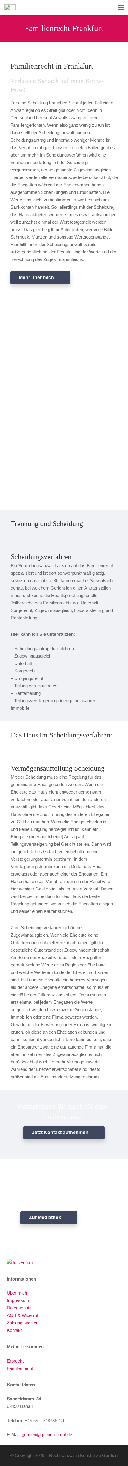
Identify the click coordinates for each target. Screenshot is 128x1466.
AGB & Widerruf (22, 1315)
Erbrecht (15, 1360)
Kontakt (14, 1330)
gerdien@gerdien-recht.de (47, 1434)
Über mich (17, 1292)
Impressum (18, 1300)
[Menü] (120, 7)
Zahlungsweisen (22, 1322)
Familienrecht (20, 1368)
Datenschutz (19, 1307)
